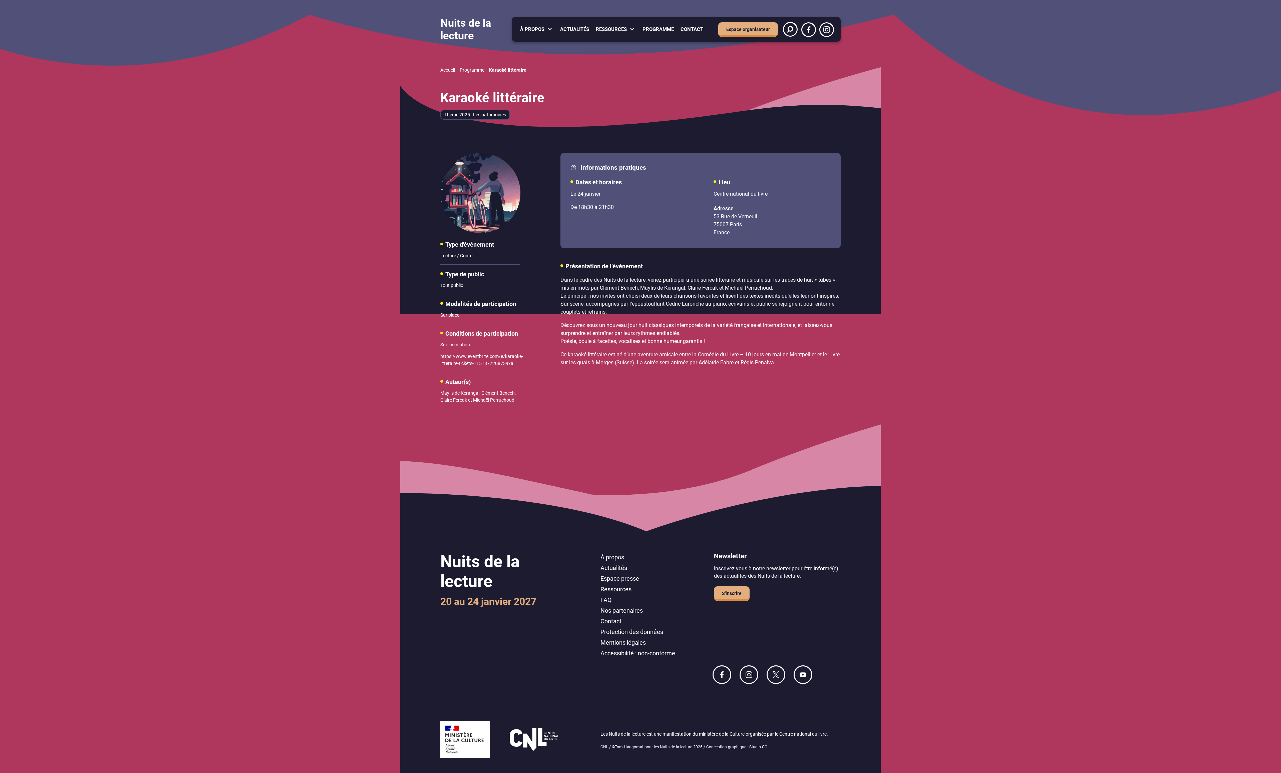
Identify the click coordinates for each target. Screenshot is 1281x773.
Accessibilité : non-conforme (637, 653)
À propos (532, 29)
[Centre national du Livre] (534, 740)
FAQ (605, 599)
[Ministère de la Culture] (465, 740)
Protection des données (631, 631)
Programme (658, 29)
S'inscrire (732, 593)
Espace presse (619, 578)
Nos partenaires (621, 610)
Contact (692, 29)
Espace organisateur (748, 29)
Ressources (611, 29)
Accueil (447, 70)
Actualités (574, 29)
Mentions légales (623, 642)
